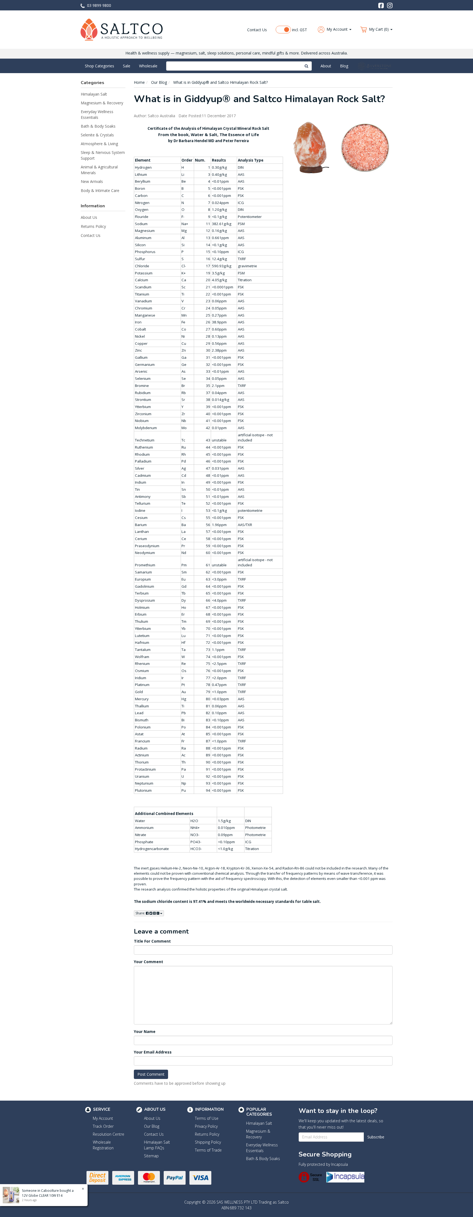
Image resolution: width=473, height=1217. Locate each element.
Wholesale (148, 65)
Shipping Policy (208, 1142)
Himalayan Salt (94, 94)
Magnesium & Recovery (102, 102)
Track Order (103, 1126)
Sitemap (151, 1155)
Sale (126, 65)
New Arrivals (92, 181)
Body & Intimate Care (100, 190)
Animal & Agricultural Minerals (99, 169)
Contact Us (257, 29)
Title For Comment (152, 941)
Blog (344, 65)
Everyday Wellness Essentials (97, 114)
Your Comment (148, 961)
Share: (140, 913)
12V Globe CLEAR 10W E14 (42, 1195)
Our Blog (151, 1126)
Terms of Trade (208, 1150)
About (326, 65)
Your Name (144, 1031)
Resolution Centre (108, 1134)
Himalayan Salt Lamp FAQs (157, 1144)
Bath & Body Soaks (98, 126)
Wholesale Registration (103, 1144)
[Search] (306, 66)
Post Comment (151, 1074)
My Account (103, 1118)
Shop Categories (99, 65)
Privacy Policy (206, 1126)
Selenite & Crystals (97, 134)
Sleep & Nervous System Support (103, 155)
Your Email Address (153, 1052)
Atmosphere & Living (99, 143)
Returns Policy (93, 226)
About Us (89, 217)
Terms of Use (206, 1118)
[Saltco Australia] (121, 29)
